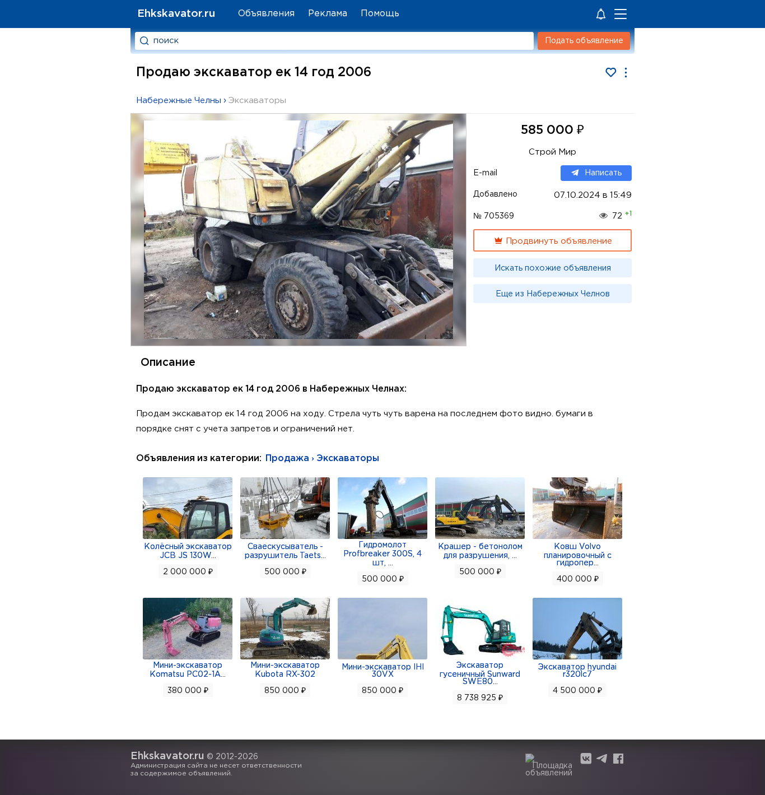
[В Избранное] (610, 72)
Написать (603, 173)
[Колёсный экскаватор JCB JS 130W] (187, 537)
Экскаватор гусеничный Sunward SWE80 (480, 673)
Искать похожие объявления (553, 268)
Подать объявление (584, 41)
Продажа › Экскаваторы (322, 458)
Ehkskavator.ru (176, 13)
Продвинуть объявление (557, 241)
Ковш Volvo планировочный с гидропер (578, 554)
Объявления (266, 14)
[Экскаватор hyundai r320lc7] (577, 658)
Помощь (380, 14)
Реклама (327, 14)
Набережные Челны (178, 100)
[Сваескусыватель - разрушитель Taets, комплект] (285, 537)
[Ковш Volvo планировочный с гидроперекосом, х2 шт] (577, 537)
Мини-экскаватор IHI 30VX (383, 671)
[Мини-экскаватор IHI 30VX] (382, 658)
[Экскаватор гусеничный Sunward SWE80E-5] (480, 658)
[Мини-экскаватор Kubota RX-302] (285, 658)
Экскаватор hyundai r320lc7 (577, 671)
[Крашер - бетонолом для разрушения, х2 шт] (480, 537)
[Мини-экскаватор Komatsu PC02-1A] (187, 658)
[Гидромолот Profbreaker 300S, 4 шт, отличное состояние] (382, 537)
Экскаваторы (257, 100)
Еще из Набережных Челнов (553, 294)
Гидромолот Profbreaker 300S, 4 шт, (382, 554)
